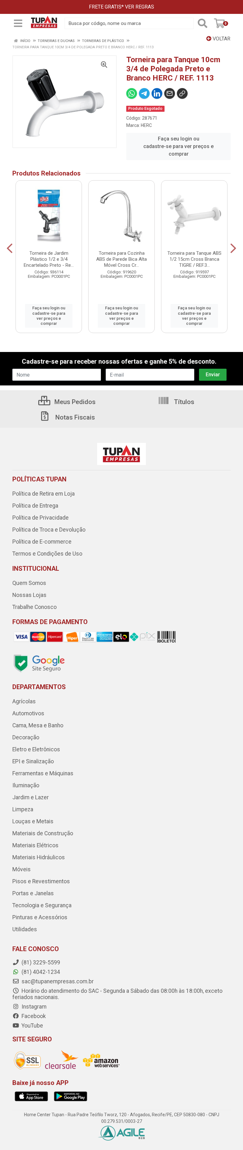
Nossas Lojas (29, 595)
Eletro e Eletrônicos (36, 749)
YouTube (31, 1025)
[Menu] (18, 23)
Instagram (33, 1007)
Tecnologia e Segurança (42, 905)
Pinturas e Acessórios (39, 917)
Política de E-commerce (42, 542)
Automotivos (28, 713)
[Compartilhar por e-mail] (169, 93)
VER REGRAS (139, 7)
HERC (146, 125)
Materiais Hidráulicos (38, 857)
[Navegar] (9, 248)
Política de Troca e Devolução (48, 530)
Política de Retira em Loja (43, 494)
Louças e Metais (32, 821)
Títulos (183, 402)
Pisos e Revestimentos (41, 881)
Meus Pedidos (74, 402)
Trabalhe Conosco (34, 607)
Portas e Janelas (33, 893)
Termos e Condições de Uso (47, 554)
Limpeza (22, 809)
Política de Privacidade (40, 518)
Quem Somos (29, 583)
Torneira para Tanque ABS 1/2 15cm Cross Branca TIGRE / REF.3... (194, 259)
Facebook (33, 1016)
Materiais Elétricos (35, 845)
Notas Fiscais (74, 417)
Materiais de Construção (42, 833)
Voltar (220, 39)
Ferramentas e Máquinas (42, 773)
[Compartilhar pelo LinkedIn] (157, 93)
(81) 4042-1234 (40, 972)
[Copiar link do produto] (182, 93)
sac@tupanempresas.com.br (57, 981)
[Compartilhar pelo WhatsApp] (131, 93)
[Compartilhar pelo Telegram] (144, 93)
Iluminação (25, 785)
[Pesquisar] (202, 23)
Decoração (25, 737)
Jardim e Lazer (30, 797)
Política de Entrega (35, 506)
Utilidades (24, 929)
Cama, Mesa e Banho (37, 725)
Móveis (21, 869)
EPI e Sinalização (33, 761)
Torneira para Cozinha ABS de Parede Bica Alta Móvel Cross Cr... (121, 259)
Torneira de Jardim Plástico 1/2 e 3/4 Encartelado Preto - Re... (49, 259)
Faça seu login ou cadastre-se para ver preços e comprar (178, 146)
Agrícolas (24, 701)
